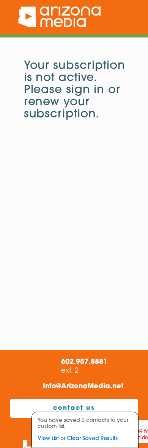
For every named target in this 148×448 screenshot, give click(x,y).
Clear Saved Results (92, 439)
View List (48, 439)
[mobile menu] (137, 17)
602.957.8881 (84, 362)
